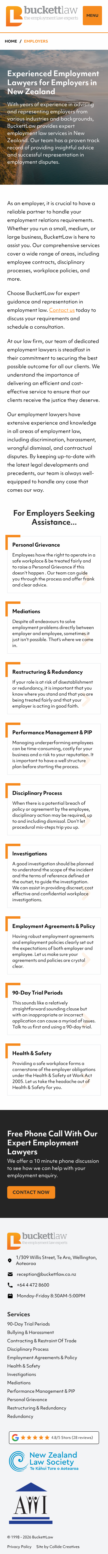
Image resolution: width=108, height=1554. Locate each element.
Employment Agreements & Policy (42, 1358)
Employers (36, 41)
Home (11, 41)
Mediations (19, 1383)
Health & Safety (23, 1366)
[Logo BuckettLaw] (42, 16)
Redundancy (20, 1416)
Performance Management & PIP (41, 1391)
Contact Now (31, 1192)
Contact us (62, 309)
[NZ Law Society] (54, 1466)
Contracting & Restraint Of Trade (41, 1341)
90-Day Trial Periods (28, 1324)
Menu (92, 15)
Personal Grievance (27, 1400)
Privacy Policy (19, 1546)
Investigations (21, 1374)
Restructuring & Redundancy (36, 1408)
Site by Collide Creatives (58, 1546)
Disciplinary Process (28, 1349)
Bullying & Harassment (30, 1332)
